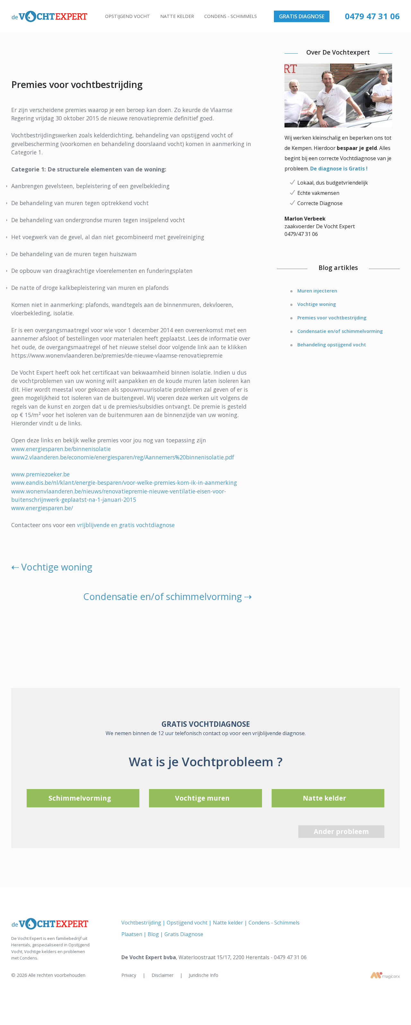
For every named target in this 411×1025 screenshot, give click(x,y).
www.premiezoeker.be (40, 474)
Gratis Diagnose (183, 934)
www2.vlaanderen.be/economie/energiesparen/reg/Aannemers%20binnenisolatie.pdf (122, 457)
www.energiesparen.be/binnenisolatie (61, 449)
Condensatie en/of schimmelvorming (340, 331)
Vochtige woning (316, 304)
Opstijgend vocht (188, 922)
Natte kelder (228, 922)
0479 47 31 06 (372, 16)
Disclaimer (163, 975)
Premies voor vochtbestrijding (331, 318)
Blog (154, 934)
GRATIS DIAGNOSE (301, 16)
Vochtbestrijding (141, 922)
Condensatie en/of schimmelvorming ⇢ (167, 596)
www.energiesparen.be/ (42, 508)
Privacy (129, 975)
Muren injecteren (317, 291)
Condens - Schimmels (274, 922)
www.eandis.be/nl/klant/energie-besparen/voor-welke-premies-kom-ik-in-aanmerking (124, 482)
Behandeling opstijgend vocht (331, 345)
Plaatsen (132, 934)
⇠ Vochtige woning (51, 566)
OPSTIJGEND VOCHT (127, 16)
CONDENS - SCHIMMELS (230, 16)
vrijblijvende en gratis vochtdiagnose (126, 525)
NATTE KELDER (177, 16)
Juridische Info (203, 975)
